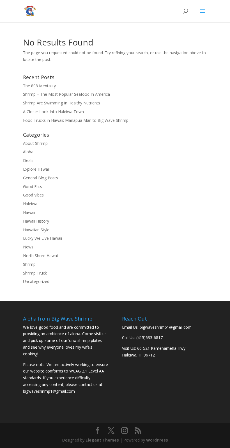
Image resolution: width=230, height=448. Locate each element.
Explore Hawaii (36, 169)
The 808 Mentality (39, 85)
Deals (28, 160)
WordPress (157, 440)
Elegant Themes (102, 440)
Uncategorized (36, 281)
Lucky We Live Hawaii (42, 238)
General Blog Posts (40, 177)
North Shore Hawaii (41, 255)
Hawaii (29, 212)
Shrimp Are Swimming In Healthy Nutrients (61, 103)
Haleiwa (30, 203)
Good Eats (32, 186)
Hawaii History (36, 221)
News (28, 247)
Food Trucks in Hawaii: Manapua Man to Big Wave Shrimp (75, 120)
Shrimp (29, 264)
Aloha (28, 151)
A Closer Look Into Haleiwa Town (53, 111)
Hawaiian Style (36, 229)
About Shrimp (35, 143)
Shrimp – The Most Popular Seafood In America (66, 94)
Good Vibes (33, 195)
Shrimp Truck (35, 273)
